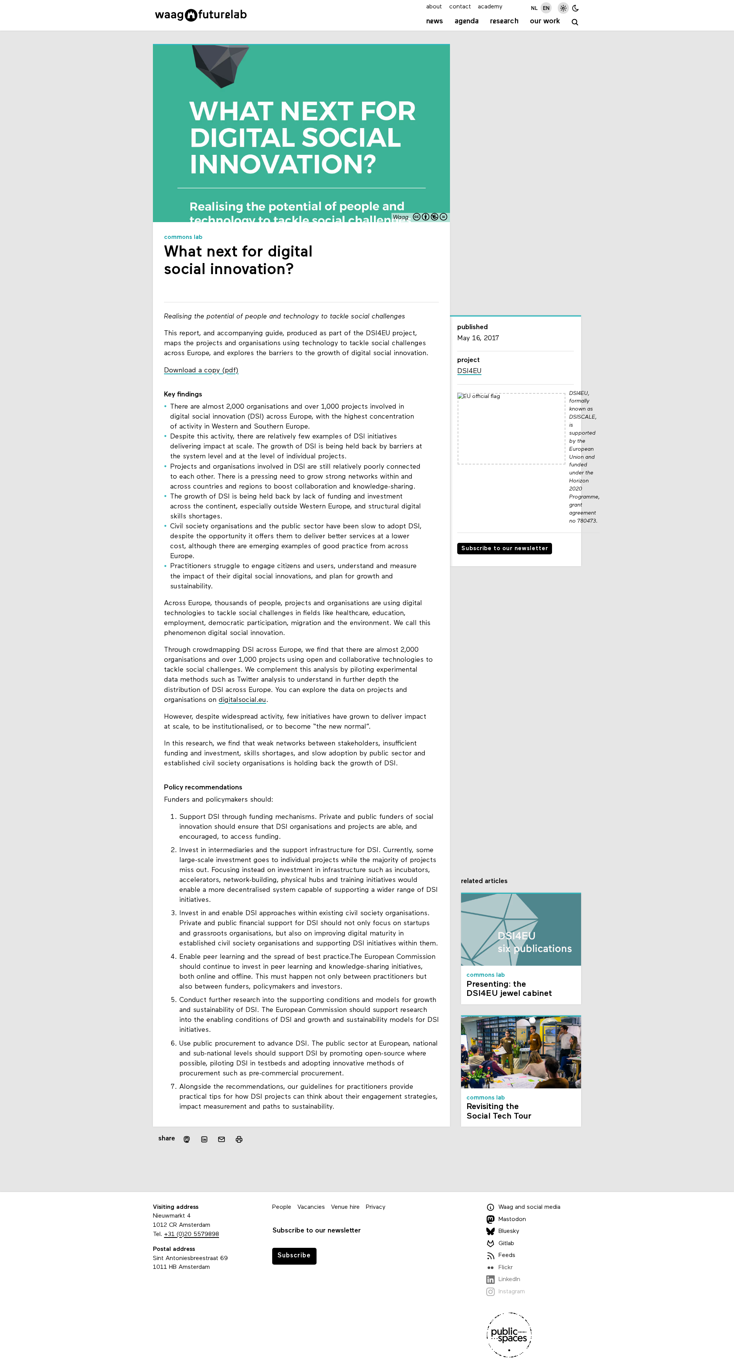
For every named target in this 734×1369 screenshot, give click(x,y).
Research (504, 21)
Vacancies (311, 1207)
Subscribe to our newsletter (504, 549)
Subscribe (294, 1255)
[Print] (239, 1139)
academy (490, 7)
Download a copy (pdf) (201, 370)
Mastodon (512, 1219)
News (434, 21)
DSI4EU (469, 371)
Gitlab (506, 1244)
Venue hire (345, 1207)
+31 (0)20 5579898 (191, 1234)
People (281, 1207)
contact (460, 7)
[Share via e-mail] (221, 1139)
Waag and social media (529, 1207)
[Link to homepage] (201, 15)
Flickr (506, 1268)
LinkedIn (509, 1280)
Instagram (512, 1292)
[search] (575, 22)
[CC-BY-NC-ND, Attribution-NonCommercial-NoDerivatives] (430, 217)
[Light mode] (563, 7)
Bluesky (509, 1231)
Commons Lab (183, 237)
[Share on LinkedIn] (204, 1139)
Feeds (507, 1255)
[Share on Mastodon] (186, 1139)
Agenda (467, 21)
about (434, 7)
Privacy (375, 1207)
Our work (545, 21)
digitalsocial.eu (242, 700)
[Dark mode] (575, 7)
